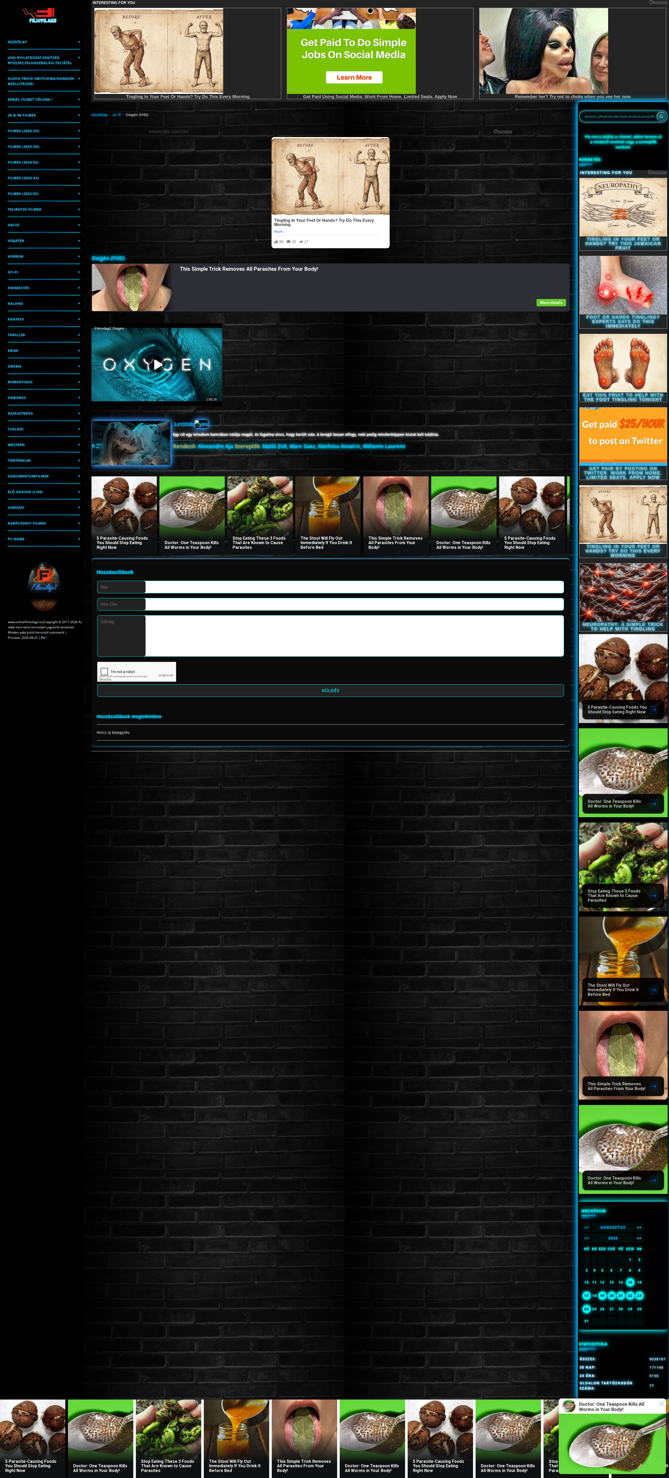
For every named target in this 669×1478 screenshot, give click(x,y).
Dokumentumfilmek (28, 476)
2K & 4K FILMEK (22, 115)
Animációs (18, 287)
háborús (17, 397)
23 (639, 1295)
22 (630, 1295)
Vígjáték (16, 240)
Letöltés (184, 423)
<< (586, 1227)
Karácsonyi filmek (27, 523)
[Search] (661, 116)
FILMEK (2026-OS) (23, 130)
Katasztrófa (20, 413)
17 (586, 1295)
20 (611, 1295)
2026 (613, 1238)
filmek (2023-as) (23, 178)
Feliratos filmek (25, 209)
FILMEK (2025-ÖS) (23, 146)
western (16, 444)
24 (586, 1309)
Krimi (13, 350)
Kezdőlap (17, 42)
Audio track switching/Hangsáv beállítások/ (41, 81)
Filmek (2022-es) (23, 193)
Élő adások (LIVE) (25, 491)
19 (602, 1295)
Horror (16, 256)
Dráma (15, 366)
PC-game (16, 539)
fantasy (16, 319)
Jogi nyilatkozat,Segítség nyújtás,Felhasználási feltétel (40, 60)
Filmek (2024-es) (23, 162)
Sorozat (16, 507)
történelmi (19, 460)
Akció (13, 225)
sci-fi (13, 272)
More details (551, 303)
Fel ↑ (44, 637)
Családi (16, 429)
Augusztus (613, 1227)
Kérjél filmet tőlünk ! (30, 99)
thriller (16, 334)
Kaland (15, 303)
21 (621, 1295)
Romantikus (20, 382)
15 (630, 1282)
